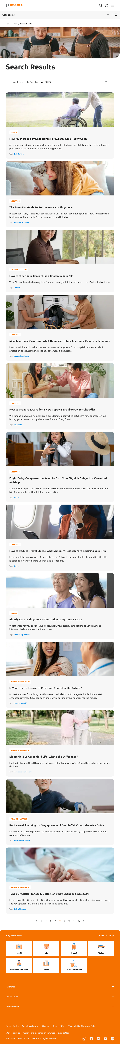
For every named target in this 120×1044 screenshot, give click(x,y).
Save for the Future (22, 840)
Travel (16, 497)
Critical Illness (20, 909)
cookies (16, 1032)
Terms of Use (59, 1026)
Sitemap (45, 1026)
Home (8, 24)
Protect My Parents (22, 634)
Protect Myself (20, 703)
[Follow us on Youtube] (105, 1038)
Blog (15, 24)
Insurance (10, 986)
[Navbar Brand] (14, 5)
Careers (17, 287)
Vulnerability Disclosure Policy (82, 1026)
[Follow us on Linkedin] (98, 1038)
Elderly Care (19, 154)
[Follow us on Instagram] (84, 1038)
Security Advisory (30, 1026)
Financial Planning (21, 222)
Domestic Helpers (21, 356)
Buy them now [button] (14, 935)
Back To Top (105, 935)
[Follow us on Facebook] (91, 1038)
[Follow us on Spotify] (112, 1038)
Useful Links (12, 996)
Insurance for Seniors (23, 772)
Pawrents (18, 424)
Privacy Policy (12, 1026)
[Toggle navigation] (112, 5)
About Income (12, 1006)
